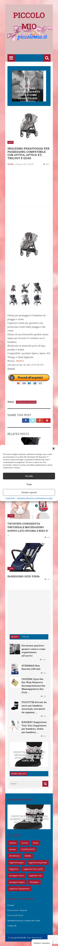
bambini (12, 849)
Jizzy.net (23, 910)
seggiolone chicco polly (33, 869)
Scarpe (35, 843)
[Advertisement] (32, 48)
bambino (12, 843)
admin (10, 164)
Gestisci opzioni (29, 492)
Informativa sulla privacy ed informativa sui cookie (35, 498)
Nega (29, 484)
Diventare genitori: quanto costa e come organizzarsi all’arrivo (27, 95)
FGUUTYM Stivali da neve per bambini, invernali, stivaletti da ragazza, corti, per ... (29, 756)
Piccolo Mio (22, 938)
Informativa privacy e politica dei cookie (23, 920)
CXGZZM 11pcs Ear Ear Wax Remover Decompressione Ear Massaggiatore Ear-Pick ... (33, 685)
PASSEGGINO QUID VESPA (23, 576)
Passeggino (34, 882)
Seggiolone (13, 869)
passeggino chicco (16, 875)
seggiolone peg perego (38, 862)
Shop (10, 142)
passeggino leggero (17, 882)
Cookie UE (11, 926)
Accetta (29, 476)
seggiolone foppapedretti (19, 888)
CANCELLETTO (28, 849)
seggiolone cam (35, 875)
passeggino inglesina (26, 402)
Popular (25, 637)
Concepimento (27, 84)
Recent (14, 637)
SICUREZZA (14, 856)
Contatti (10, 905)
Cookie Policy (10, 498)
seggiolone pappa (16, 862)
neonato (24, 843)
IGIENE (28, 856)
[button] (53, 448)
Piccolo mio (29, 20)
